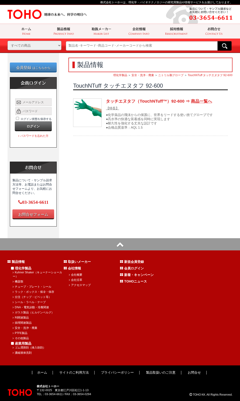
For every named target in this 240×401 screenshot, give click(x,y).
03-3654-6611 (35, 202)
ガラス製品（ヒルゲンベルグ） (34, 312)
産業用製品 (23, 343)
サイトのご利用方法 (74, 372)
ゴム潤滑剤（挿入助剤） (30, 347)
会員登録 (33, 68)
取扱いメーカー (79, 262)
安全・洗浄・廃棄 (142, 75)
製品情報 (18, 262)
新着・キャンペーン (139, 275)
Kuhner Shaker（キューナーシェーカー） (37, 274)
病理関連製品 (23, 322)
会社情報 (74, 268)
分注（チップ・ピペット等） (33, 297)
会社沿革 (76, 280)
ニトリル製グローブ (171, 75)
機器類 (19, 281)
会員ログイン (134, 268)
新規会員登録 (134, 262)
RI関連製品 (22, 317)
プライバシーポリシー (117, 372)
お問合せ (194, 372)
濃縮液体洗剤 (23, 352)
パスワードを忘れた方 (34, 135)
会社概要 (76, 274)
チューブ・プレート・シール (33, 286)
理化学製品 (120, 75)
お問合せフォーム (33, 214)
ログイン (33, 126)
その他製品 (22, 338)
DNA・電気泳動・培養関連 (32, 307)
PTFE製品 (21, 333)
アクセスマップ (81, 285)
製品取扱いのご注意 (161, 372)
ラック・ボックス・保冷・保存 (34, 291)
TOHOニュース (135, 281)
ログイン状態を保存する (36, 119)
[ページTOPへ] (120, 244)
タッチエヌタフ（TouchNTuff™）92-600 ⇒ (159, 101)
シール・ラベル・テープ (30, 302)
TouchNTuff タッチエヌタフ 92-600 (210, 75)
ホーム (42, 372)
